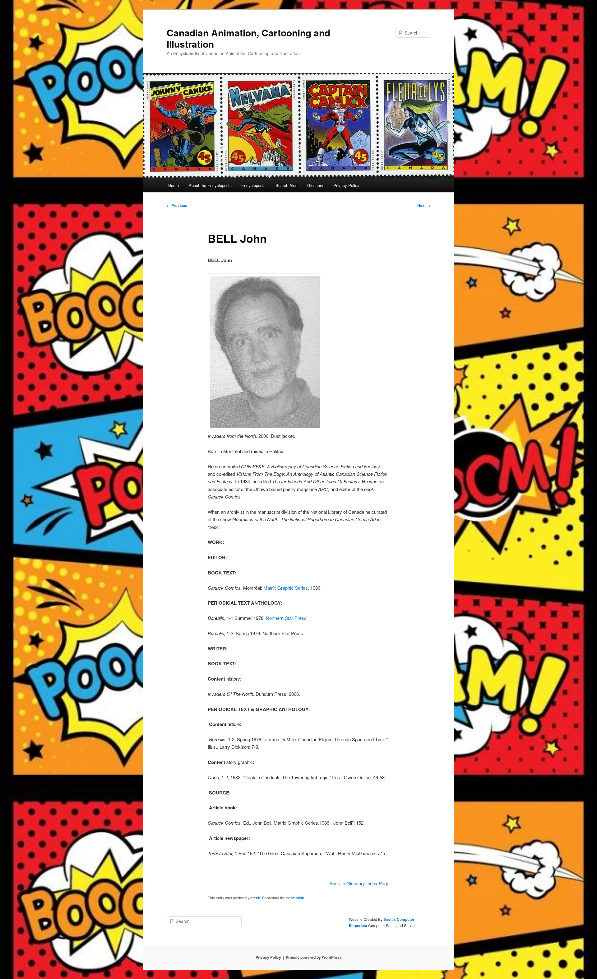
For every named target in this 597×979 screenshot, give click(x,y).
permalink (295, 898)
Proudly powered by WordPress (314, 957)
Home (173, 185)
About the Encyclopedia (210, 185)
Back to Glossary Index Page (359, 883)
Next (423, 205)
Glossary (315, 185)
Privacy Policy (346, 185)
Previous (177, 205)
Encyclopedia (253, 185)
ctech (255, 898)
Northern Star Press (286, 618)
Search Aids (286, 185)
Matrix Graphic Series (285, 587)
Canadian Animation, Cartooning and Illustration (248, 38)
